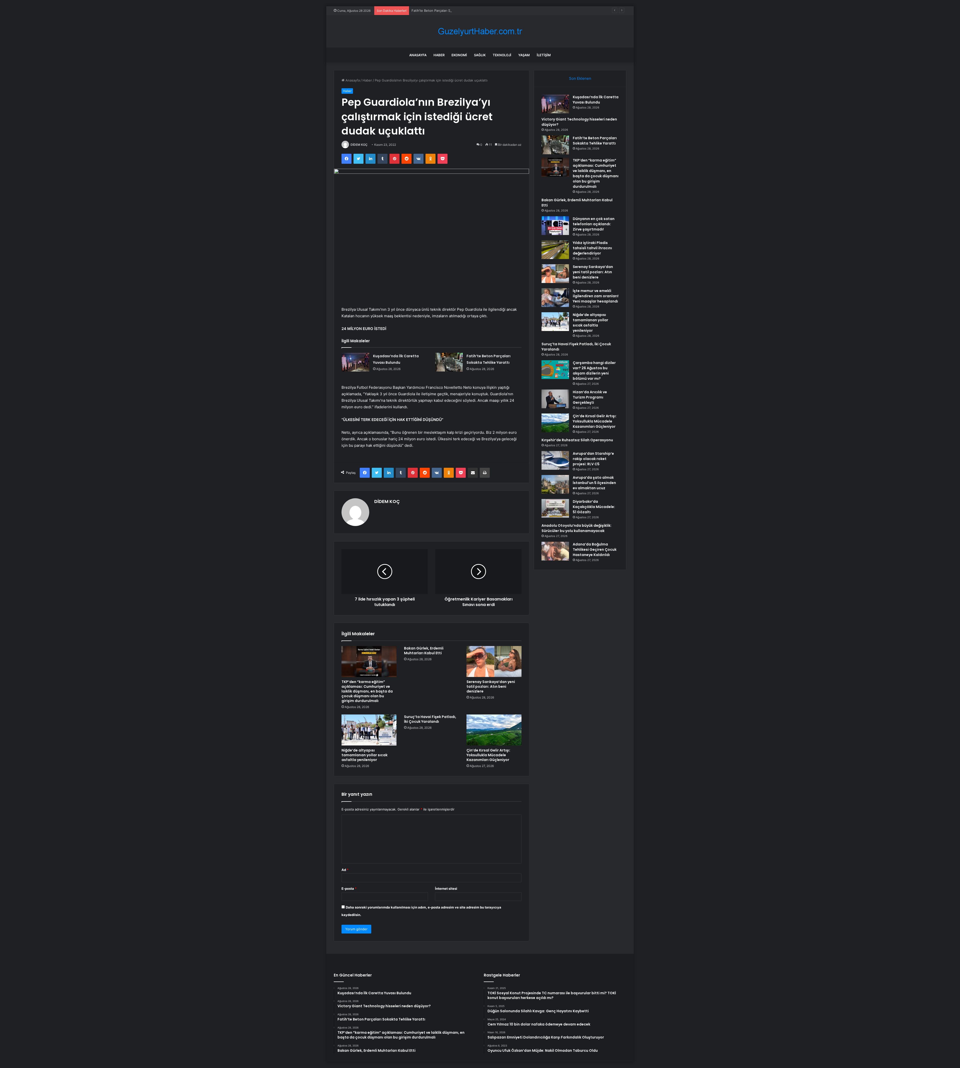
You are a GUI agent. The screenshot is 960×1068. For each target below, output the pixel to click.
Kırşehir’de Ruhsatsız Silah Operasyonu (577, 440)
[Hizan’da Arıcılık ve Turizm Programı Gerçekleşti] (555, 399)
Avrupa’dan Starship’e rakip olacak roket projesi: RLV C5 (593, 458)
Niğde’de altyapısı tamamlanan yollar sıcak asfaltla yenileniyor (365, 755)
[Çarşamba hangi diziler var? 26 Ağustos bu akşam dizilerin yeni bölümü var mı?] (555, 369)
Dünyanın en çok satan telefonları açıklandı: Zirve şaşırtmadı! (593, 224)
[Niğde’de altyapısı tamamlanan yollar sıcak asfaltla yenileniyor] (369, 730)
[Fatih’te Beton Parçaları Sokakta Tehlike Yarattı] (449, 362)
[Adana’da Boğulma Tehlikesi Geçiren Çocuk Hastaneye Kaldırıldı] (555, 551)
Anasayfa (417, 55)
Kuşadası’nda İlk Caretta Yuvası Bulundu (595, 99)
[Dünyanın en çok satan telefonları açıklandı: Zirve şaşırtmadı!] (555, 225)
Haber (439, 55)
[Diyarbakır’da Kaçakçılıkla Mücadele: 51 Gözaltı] (555, 508)
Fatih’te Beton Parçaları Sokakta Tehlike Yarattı (448, 10)
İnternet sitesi (446, 888)
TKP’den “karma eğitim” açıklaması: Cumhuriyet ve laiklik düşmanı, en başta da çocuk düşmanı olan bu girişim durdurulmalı (367, 691)
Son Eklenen (580, 78)
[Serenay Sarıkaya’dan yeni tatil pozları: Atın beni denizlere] (494, 661)
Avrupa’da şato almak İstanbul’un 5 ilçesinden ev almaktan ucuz (594, 482)
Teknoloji (502, 55)
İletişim (544, 55)
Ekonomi (459, 55)
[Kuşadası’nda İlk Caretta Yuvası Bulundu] (355, 362)
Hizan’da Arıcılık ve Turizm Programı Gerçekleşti (590, 397)
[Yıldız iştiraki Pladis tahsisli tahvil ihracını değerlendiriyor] (555, 249)
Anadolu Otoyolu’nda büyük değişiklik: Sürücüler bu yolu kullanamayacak (577, 528)
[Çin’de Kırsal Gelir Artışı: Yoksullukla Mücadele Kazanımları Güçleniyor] (494, 730)
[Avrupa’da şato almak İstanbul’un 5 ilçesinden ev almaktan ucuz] (555, 484)
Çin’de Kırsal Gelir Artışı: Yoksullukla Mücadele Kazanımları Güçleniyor (488, 755)
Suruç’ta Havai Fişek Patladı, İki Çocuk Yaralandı (430, 719)
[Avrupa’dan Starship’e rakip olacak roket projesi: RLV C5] (555, 460)
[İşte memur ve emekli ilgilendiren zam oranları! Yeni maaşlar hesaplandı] (555, 297)
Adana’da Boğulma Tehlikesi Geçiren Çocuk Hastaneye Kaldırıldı (594, 549)
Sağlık (480, 55)
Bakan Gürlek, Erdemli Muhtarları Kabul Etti (424, 651)
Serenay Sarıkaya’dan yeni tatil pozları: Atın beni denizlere (490, 686)
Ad (345, 870)
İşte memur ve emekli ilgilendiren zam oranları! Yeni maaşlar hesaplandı (595, 296)
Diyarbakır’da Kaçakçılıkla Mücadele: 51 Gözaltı (594, 506)
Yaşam (524, 55)
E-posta (349, 888)
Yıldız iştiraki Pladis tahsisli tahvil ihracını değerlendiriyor (592, 248)
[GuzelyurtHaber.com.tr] (480, 31)
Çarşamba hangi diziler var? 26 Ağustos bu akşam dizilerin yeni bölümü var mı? (594, 370)
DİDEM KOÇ (359, 144)
